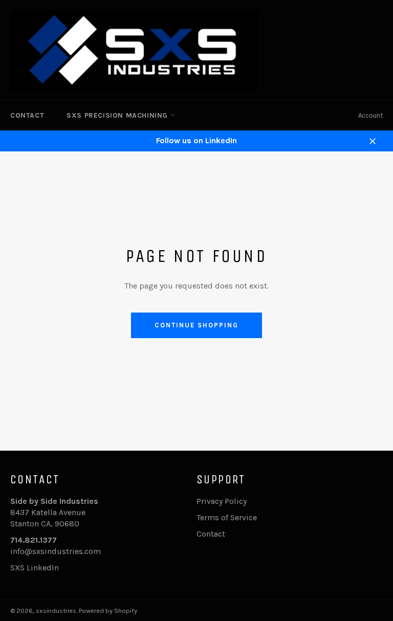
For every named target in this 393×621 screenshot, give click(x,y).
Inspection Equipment (108, 177)
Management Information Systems (130, 193)
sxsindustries (56, 610)
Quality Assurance (100, 210)
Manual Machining (101, 161)
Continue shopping (196, 325)
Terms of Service (226, 517)
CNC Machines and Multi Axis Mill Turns (141, 144)
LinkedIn (43, 567)
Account (370, 115)
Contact (27, 115)
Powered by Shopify (108, 610)
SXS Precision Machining (118, 115)
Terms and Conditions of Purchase (130, 226)
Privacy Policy (221, 501)
